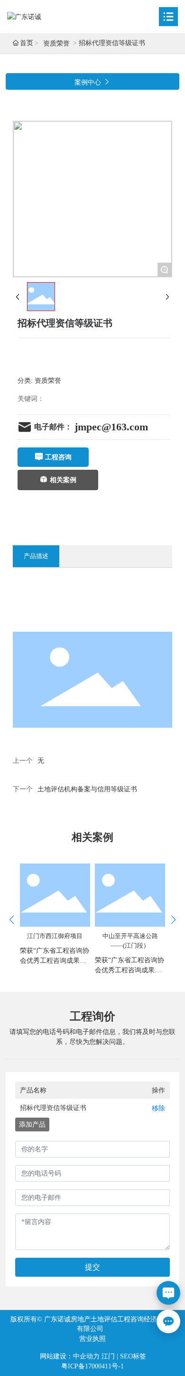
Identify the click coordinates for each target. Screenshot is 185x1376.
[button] (173, 919)
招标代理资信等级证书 (53, 1107)
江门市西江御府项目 (55, 935)
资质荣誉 (56, 43)
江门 (108, 1356)
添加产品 (32, 1124)
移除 (158, 1108)
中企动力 (86, 1356)
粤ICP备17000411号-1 (92, 1366)
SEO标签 (133, 1356)
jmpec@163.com (111, 427)
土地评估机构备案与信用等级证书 (87, 789)
